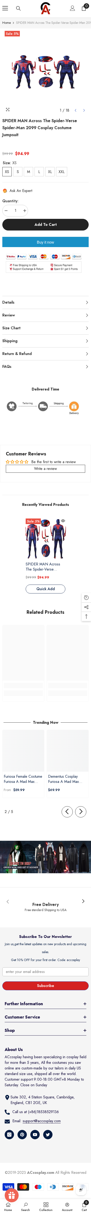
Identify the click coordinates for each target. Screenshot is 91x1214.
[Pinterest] (22, 1134)
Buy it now (45, 242)
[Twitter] (47, 1134)
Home (6, 22)
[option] (45, 71)
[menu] (5, 8)
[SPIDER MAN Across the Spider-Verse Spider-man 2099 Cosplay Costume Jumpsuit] (45, 538)
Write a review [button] (45, 468)
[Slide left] (67, 811)
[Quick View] (63, 520)
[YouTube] (35, 1134)
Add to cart (44, 224)
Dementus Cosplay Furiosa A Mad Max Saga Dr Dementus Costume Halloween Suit (67, 779)
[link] (23, 685)
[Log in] (72, 8)
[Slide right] (80, 811)
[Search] (18, 8)
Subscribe (45, 985)
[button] (75, 110)
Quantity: (10, 201)
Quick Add (45, 589)
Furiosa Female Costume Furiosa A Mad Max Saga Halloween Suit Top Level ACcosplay (23, 779)
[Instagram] (9, 1134)
